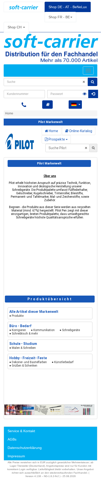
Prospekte (57, 139)
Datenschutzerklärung (25, 448)
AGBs (12, 439)
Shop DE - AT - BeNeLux (68, 7)
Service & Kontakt (21, 431)
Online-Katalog (80, 131)
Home (53, 131)
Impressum (16, 456)
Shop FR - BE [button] (59, 17)
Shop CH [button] (15, 27)
